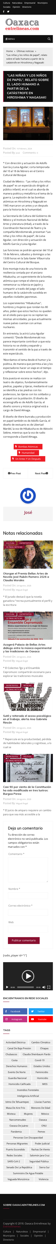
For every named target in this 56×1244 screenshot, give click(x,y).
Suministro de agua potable (28, 1173)
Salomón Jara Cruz (39, 1155)
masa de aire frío (15, 1107)
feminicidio (42, 1072)
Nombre (14, 889)
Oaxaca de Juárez (18, 1125)
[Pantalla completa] (48, 987)
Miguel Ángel (22, 589)
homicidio (42, 1078)
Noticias (27, 685)
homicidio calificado (20, 1084)
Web (11, 922)
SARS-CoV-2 (13, 1161)
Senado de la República (19, 1167)
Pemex (41, 1131)
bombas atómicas (28, 446)
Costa (14, 1060)
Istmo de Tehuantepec (17, 1101)
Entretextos (25, 543)
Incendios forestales (28, 1089)
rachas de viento (40, 1149)
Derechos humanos (16, 1066)
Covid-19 (39, 1060)
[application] (28, 976)
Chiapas (44, 1048)
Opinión (16, 7)
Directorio (26, 7)
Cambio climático (40, 1042)
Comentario (16, 854)
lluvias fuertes (43, 1101)
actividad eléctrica (15, 1042)
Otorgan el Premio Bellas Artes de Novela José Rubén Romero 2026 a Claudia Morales (26, 577)
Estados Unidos (42, 1066)
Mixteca (11, 1113)
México (45, 1113)
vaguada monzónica (18, 1179)
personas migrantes (17, 1143)
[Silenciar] (43, 987)
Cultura (6, 3)
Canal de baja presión (19, 1048)
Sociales (6, 7)
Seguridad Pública (39, 1161)
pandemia (16, 1131)
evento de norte (17, 1072)
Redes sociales (14, 1155)
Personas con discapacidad (28, 1137)
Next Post (40, 473)
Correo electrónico (20, 905)
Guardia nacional (17, 1078)
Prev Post (15, 473)
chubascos (11, 1054)
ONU (44, 1125)
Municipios (42, 3)
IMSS (44, 1084)
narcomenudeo (17, 1119)
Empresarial (29, 3)
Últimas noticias (14, 547)
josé (18, 152)
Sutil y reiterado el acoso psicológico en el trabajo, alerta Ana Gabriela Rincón (27, 719)
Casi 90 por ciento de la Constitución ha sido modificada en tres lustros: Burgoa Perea (27, 790)
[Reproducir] (7, 987)
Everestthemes (12, 1226)
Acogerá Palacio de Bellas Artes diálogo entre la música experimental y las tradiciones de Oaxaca (27, 648)
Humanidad (28, 452)
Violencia (43, 1179)
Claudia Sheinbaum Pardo (36, 1054)
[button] (28, 976)
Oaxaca (43, 1119)
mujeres (28, 1113)
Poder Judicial (42, 1143)
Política (27, 756)
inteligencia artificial (28, 1095)
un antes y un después (28, 458)
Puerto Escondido (15, 1149)
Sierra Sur (44, 1167)
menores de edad (40, 1107)
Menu (11, 38)
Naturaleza (17, 3)
